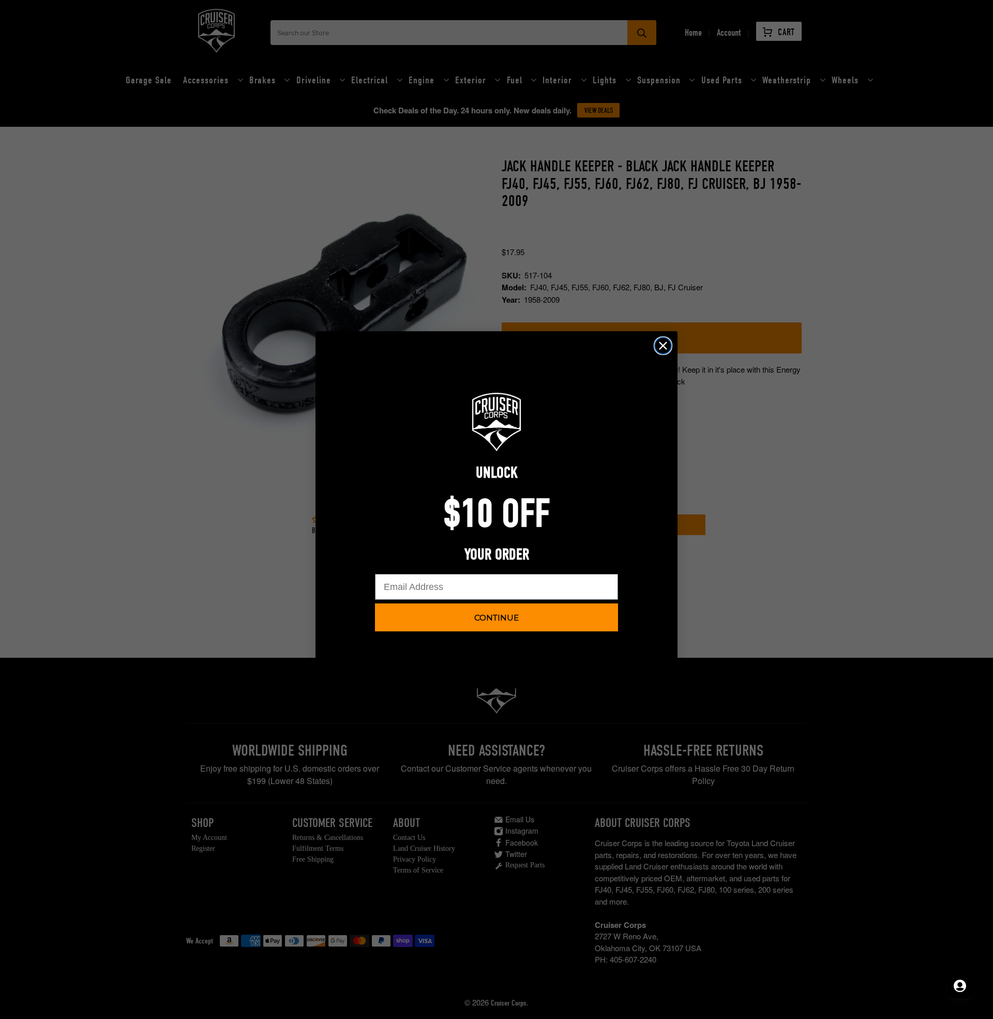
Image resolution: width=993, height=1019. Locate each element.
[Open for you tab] (959, 985)
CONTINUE (496, 618)
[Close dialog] (663, 345)
